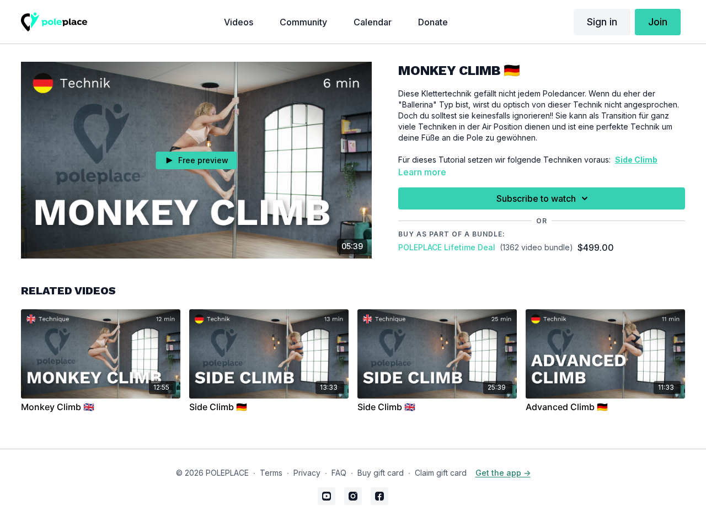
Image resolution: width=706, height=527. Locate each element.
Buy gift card (380, 472)
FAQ (338, 472)
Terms (271, 472)
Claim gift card (441, 472)
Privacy (306, 472)
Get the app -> (503, 472)
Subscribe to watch (536, 198)
